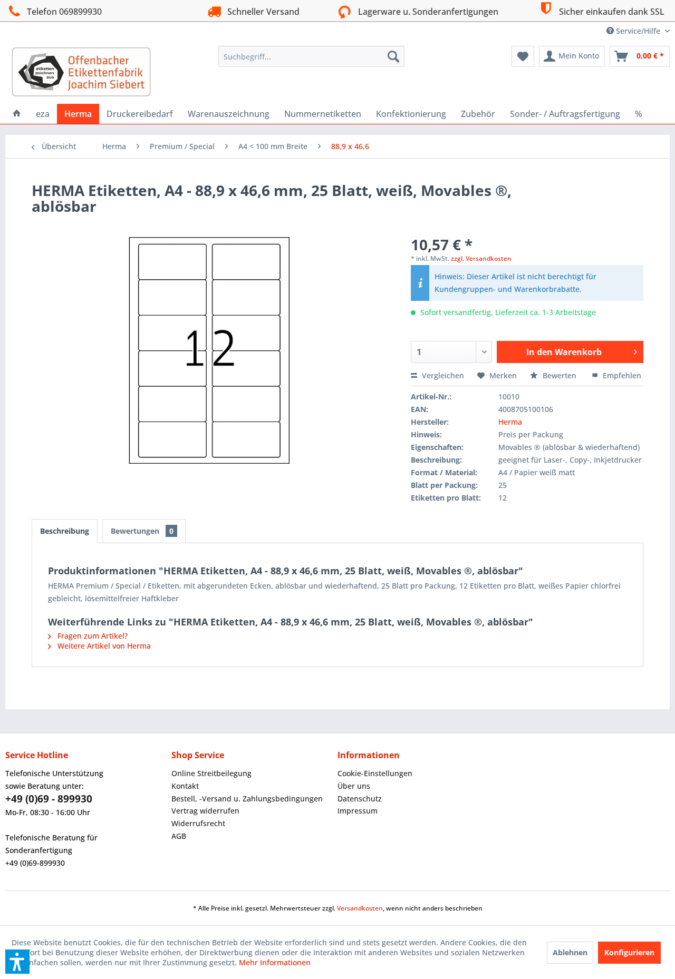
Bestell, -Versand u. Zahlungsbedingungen (247, 799)
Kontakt (185, 786)
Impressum (358, 811)
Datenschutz (360, 799)
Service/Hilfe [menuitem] (638, 31)
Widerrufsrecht (198, 823)
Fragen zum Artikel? (91, 636)
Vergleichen (442, 375)
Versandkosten (360, 908)
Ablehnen (570, 952)
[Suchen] (393, 56)
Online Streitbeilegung (211, 773)
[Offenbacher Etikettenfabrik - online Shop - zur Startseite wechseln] (81, 72)
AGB (178, 836)
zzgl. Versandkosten (481, 258)
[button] (17, 961)
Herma (510, 422)
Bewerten (559, 375)
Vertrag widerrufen (205, 811)
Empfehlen (621, 375)
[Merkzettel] (523, 56)
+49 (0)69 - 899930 (48, 799)
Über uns (354, 786)
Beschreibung (64, 531)
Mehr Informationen (275, 962)
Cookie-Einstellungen (375, 773)
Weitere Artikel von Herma (103, 646)
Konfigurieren (629, 952)
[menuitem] (311, 56)
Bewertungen (142, 531)
